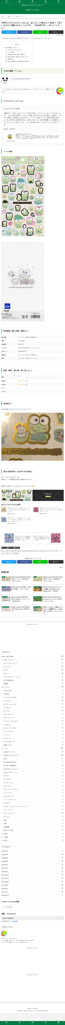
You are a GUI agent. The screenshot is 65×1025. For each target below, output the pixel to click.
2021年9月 (32, 885)
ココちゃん (33, 707)
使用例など (11, 59)
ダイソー (11, 547)
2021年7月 (32, 892)
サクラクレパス (33, 796)
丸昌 (33, 820)
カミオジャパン (33, 782)
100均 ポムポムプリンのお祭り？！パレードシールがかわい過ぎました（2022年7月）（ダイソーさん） (19, 509)
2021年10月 (32, 882)
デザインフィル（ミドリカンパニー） (33, 806)
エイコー (33, 776)
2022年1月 (32, 871)
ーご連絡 (32, 837)
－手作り (32, 840)
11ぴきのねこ (33, 690)
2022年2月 (32, 868)
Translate (15, 921)
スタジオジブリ (33, 714)
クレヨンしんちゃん (33, 704)
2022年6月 (32, 854)
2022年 (14, 551)
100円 (4, 551)
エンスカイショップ (33, 663)
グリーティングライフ (33, 789)
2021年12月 (32, 875)
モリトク (33, 817)
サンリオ (5, 547)
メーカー (32, 748)
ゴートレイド (33, 793)
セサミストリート (33, 718)
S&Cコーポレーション (33, 772)
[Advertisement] (32, 637)
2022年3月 (32, 865)
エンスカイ (33, 779)
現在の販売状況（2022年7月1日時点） (19, 61)
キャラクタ (32, 687)
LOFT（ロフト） (33, 660)
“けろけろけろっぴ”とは (14, 50)
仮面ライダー (33, 745)
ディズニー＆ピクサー (33, 721)
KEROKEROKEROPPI (29, 551)
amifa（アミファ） (33, 752)
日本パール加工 (33, 830)
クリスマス (33, 701)
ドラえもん (33, 724)
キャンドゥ (33, 666)
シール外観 (11, 52)
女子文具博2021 (33, 680)
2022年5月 (32, 858)
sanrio (37, 551)
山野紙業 (18, 547)
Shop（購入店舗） (32, 656)
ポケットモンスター (33, 728)
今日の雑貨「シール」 (11, 47)
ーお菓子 (32, 834)
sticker (43, 551)
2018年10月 (32, 895)
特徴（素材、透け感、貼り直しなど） (18, 56)
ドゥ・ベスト (33, 810)
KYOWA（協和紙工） (33, 765)
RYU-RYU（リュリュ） (33, 769)
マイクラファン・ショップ (33, 677)
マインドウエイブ (33, 813)
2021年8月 (32, 888)
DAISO (20, 551)
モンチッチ (33, 738)
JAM (33, 759)
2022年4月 (32, 861)
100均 (9, 551)
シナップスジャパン (33, 799)
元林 (33, 823)
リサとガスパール (33, 742)
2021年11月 (32, 878)
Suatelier (33, 694)
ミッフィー (33, 735)
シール (4, 553)
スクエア (33, 803)
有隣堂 (33, 683)
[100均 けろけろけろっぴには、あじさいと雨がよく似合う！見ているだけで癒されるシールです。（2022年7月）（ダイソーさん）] (40, 560)
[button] (62, 907)
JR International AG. (33, 762)
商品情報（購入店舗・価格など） (17, 54)
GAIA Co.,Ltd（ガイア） (33, 755)
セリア (33, 670)
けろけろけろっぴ (51, 551)
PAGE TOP (62, 993)
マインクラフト (33, 731)
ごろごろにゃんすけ (33, 697)
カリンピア (33, 786)
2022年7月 (32, 851)
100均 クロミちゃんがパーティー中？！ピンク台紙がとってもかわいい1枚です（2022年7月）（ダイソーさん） (51, 509)
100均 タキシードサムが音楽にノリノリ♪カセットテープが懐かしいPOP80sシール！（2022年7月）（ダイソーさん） (19, 519)
